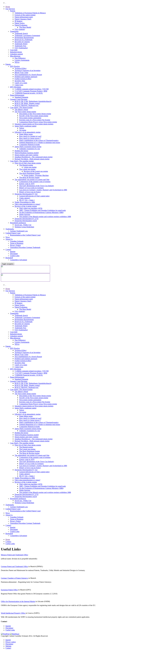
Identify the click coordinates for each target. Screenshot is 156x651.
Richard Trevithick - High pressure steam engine (32, 159)
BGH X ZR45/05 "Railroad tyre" (27, 105)
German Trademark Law (19, 231)
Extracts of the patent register (25, 15)
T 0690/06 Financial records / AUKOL (29, 93)
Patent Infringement (17, 95)
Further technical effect (23, 79)
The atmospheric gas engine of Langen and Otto (32, 179)
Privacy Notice (15, 245)
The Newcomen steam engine (25, 112)
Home (7, 7)
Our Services (10, 9)
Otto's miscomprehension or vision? (27, 204)
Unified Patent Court (12, 233)
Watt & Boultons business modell (27, 153)
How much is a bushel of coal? (30, 136)
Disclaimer (14, 254)
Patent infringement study (24, 17)
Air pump (22, 130)
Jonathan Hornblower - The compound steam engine (34, 157)
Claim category (24, 198)
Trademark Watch (21, 44)
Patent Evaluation (21, 25)
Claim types (19, 85)
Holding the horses (21, 151)
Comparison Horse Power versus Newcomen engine (38, 122)
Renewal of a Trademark (23, 40)
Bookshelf (9, 258)
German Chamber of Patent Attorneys (14, 578)
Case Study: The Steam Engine (21, 107)
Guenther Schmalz (16, 241)
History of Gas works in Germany (31, 188)
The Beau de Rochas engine (29, 177)
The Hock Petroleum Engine (29, 173)
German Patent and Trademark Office (14, 566)
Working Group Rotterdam (24, 227)
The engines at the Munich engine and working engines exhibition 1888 (45, 217)
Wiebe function (24, 214)
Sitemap (8, 646)
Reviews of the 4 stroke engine (26, 206)
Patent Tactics (20, 23)
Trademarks (14, 31)
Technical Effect (20, 68)
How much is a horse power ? (30, 138)
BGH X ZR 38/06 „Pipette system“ (27, 103)
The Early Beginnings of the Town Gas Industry (36, 186)
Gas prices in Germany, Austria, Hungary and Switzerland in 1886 (43, 190)
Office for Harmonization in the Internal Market (18, 601)
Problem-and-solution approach (26, 77)
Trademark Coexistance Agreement (27, 35)
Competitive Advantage (18, 260)
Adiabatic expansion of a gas (29, 149)
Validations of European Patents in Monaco (30, 13)
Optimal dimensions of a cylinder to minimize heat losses (39, 142)
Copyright (13, 50)
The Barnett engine (26, 165)
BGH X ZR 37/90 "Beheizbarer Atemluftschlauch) (33, 101)
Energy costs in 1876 (26, 184)
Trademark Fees (20, 46)
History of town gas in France (30, 192)
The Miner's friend (21, 110)
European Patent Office (9, 590)
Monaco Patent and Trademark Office (14, 555)
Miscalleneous (15, 56)
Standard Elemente (21, 97)
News (7, 237)
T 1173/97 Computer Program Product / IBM (31, 91)
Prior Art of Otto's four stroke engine (28, 163)
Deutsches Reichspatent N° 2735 (26, 219)
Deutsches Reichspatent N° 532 (26, 194)
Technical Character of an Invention (27, 70)
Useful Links (14, 256)
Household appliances (18, 223)
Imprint (12, 252)
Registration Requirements (24, 38)
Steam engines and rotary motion (26, 155)
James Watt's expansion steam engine (28, 147)
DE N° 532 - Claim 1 (27, 200)
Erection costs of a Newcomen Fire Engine (34, 120)
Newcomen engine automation (30, 118)
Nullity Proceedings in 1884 (25, 202)
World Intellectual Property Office (13, 613)
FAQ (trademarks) (21, 48)
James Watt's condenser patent (25, 126)
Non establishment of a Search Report (28, 75)
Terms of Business (16, 243)
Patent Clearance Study (23, 19)
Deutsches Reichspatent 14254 (26, 221)
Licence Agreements (22, 60)
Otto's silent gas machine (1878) (30, 208)
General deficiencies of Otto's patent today (34, 196)
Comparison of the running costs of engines (34, 182)
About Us (9, 239)
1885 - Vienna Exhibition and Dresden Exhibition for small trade (42, 210)
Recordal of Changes (22, 42)
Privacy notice (10, 642)
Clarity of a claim (21, 83)
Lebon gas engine (30, 167)
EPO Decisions (15, 87)
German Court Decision (18, 99)
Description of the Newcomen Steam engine (35, 114)
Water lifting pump (26, 134)
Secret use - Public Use (23, 225)
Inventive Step (20, 81)
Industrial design (16, 52)
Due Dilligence (20, 58)
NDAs (17, 62)
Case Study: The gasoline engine (22, 161)
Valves (21, 128)
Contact (8, 249)
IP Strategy (18, 21)
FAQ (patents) (20, 29)
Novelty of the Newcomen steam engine (33, 116)
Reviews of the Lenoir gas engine (36, 171)
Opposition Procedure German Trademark (25, 247)
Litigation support (16, 54)
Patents (12, 11)
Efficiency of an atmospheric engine (28, 132)
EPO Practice (15, 66)
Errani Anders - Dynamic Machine (36, 175)
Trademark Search (21, 33)
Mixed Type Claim (21, 73)
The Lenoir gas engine (27, 169)
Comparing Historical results (29, 145)
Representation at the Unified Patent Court (25, 235)
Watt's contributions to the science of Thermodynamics (38, 140)
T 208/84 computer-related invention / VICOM (32, 89)
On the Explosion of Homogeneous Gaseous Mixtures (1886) (41, 212)
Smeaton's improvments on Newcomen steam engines (34, 124)
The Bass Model (25, 27)
